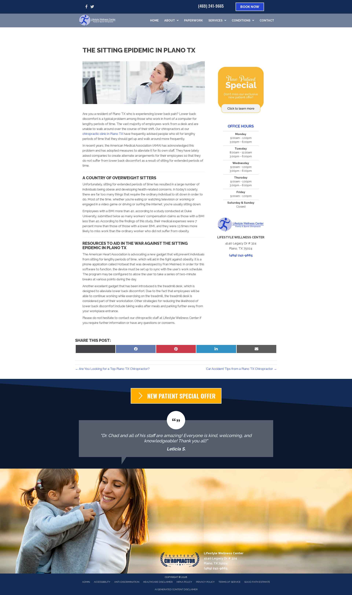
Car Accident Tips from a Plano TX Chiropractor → (241, 369)
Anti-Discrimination (126, 582)
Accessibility (102, 582)
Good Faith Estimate (257, 582)
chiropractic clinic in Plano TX (102, 134)
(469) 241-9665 (211, 6)
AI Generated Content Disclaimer (176, 589)
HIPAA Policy (184, 582)
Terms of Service (230, 582)
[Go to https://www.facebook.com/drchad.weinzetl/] (86, 7)
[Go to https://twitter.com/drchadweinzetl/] (92, 7)
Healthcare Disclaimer (158, 582)
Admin (86, 582)
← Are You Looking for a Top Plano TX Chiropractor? (112, 369)
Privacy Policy (205, 582)
